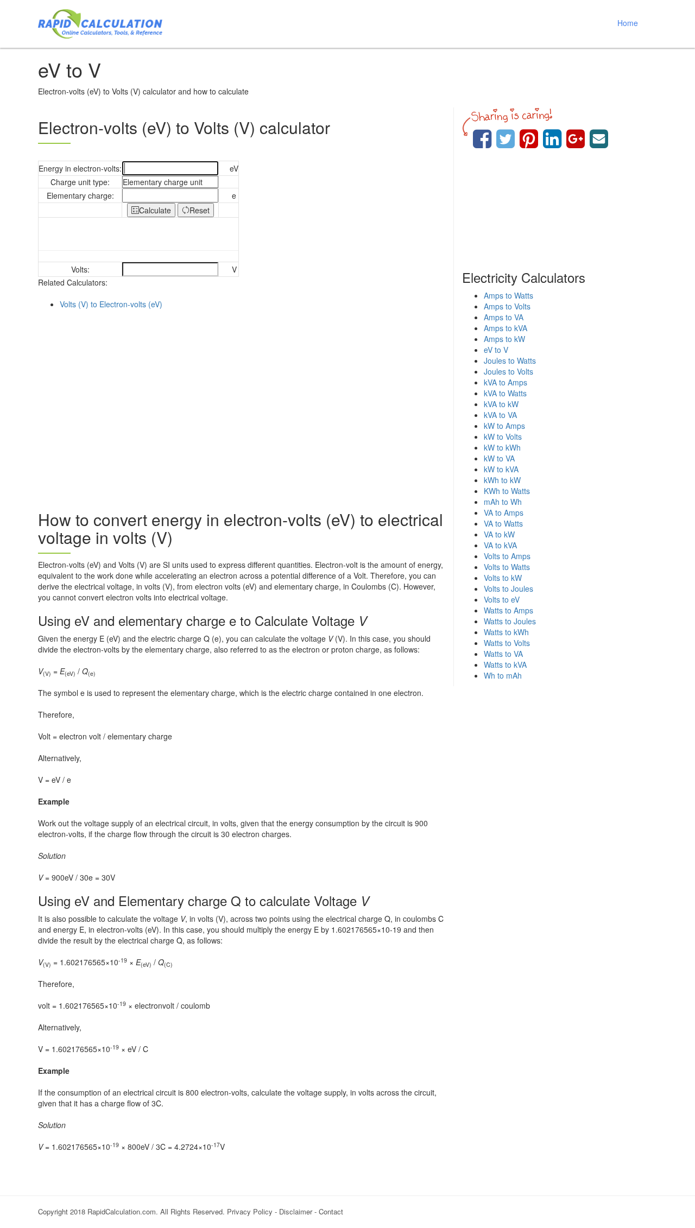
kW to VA (499, 458)
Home (627, 22)
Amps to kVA (505, 327)
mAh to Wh (503, 501)
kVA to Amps (505, 382)
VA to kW (499, 534)
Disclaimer (295, 1211)
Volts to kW (503, 577)
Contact (331, 1211)
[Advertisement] (241, 407)
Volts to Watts (507, 566)
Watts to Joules (510, 621)
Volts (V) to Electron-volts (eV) (111, 304)
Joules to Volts (508, 371)
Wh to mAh (503, 675)
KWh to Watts (507, 490)
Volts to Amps (507, 555)
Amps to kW (504, 338)
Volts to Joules (508, 588)
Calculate (155, 210)
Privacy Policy (250, 1211)
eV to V (496, 349)
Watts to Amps (508, 610)
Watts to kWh (506, 631)
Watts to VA (503, 653)
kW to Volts (503, 436)
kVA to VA (500, 414)
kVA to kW (501, 403)
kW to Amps (504, 425)
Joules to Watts (510, 360)
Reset (199, 210)
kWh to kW (502, 479)
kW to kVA (501, 469)
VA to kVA (500, 545)
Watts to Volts (507, 642)
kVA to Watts (505, 393)
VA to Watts (503, 523)
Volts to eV (502, 599)
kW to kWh (502, 447)
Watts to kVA (505, 664)
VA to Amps (503, 512)
